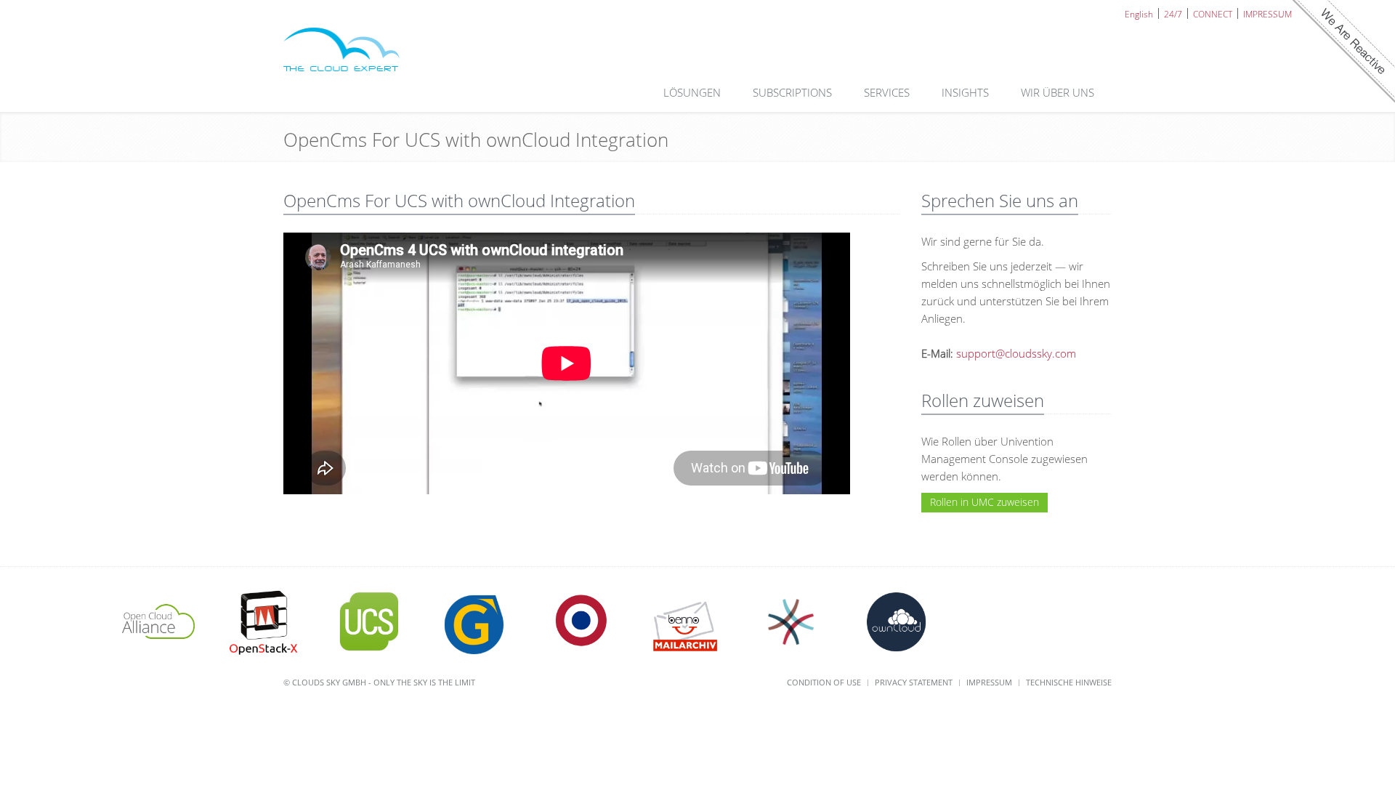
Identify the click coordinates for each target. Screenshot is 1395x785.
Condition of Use (824, 682)
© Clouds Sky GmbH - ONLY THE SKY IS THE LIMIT (379, 682)
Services (888, 92)
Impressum (989, 682)
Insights (967, 92)
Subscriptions (794, 92)
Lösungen (693, 92)
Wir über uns (1059, 92)
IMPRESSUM (1267, 13)
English (1139, 13)
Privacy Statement (914, 682)
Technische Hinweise (1069, 682)
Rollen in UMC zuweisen (984, 502)
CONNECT (1212, 13)
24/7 (1173, 13)
